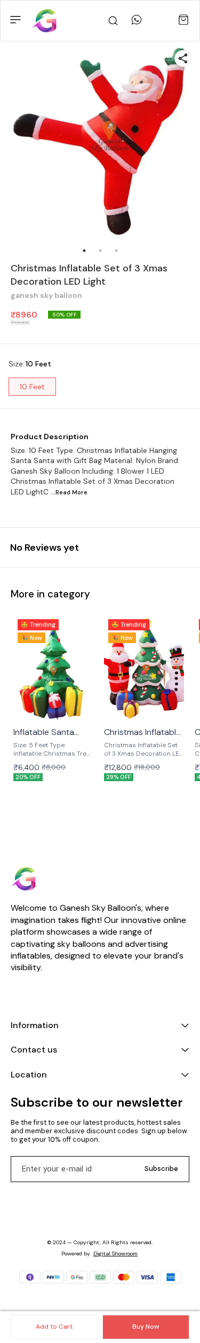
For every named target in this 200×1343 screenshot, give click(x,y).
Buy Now (145, 1326)
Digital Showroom (115, 1253)
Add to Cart (54, 1326)
